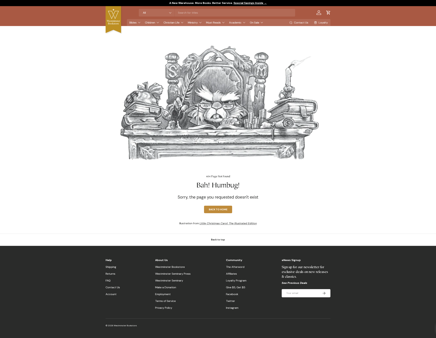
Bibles (133, 22)
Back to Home (218, 209)
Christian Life (172, 22)
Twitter (230, 301)
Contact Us (113, 287)
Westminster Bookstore (170, 267)
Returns (110, 274)
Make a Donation (165, 287)
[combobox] (217, 13)
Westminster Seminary (169, 280)
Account (111, 294)
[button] (328, 12)
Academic (235, 22)
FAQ (108, 280)
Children (150, 22)
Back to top (218, 239)
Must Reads (213, 22)
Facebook (232, 294)
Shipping (111, 267)
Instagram (232, 308)
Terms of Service (165, 301)
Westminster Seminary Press (173, 274)
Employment (163, 294)
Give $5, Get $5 (235, 287)
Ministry (193, 22)
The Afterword (235, 267)
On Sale (254, 22)
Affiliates (231, 274)
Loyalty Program (236, 280)
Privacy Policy (163, 308)
